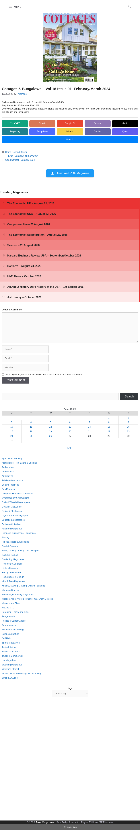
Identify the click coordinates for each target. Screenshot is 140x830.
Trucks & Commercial (12, 656)
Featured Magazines (12, 528)
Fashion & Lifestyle (11, 524)
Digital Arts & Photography (15, 515)
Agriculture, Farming (12, 458)
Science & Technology (13, 629)
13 (70, 427)
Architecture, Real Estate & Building (19, 463)
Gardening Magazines (13, 559)
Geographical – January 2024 (20, 160)
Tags (70, 688)
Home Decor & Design (16, 152)
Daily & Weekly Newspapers (16, 502)
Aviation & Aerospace (12, 480)
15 (109, 427)
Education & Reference (13, 520)
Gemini (97, 123)
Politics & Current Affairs (14, 621)
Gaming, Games (10, 555)
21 (89, 431)
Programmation (9, 625)
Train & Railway (10, 647)
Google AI (70, 123)
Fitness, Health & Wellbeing (15, 542)
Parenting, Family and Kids (15, 612)
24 (11, 436)
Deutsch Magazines (12, 506)
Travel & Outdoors (11, 651)
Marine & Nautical (11, 590)
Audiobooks (8, 471)
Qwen (125, 131)
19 (50, 431)
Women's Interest (10, 669)
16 (128, 427)
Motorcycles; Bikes (11, 603)
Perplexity (15, 131)
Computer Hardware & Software (17, 493)
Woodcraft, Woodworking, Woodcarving (21, 673)
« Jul (69, 448)
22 (109, 431)
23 (128, 431)
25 (31, 436)
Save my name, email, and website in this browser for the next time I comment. (43, 374)
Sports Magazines (11, 643)
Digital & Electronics (12, 511)
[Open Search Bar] (129, 6)
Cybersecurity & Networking (15, 498)
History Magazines (11, 568)
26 (50, 436)
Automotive (7, 476)
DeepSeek (42, 131)
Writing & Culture (10, 678)
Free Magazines (45, 822)
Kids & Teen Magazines (13, 581)
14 (89, 427)
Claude (42, 123)
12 (50, 427)
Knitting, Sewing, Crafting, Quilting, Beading (23, 585)
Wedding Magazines (12, 664)
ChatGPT (15, 123)
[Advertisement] (29, 759)
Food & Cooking (10, 546)
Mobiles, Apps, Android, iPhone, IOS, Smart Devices (27, 599)
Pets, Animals (8, 616)
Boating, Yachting (10, 485)
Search (129, 396)
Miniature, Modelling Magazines (18, 594)
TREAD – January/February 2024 (21, 156)
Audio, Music (8, 467)
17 (11, 431)
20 (70, 431)
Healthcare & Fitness (12, 564)
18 (31, 431)
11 (31, 427)
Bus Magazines (9, 489)
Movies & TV (8, 607)
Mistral (69, 131)
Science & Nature (10, 634)
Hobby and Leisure (11, 572)
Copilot (97, 131)
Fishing (5, 537)
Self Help (6, 638)
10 (11, 427)
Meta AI (70, 139)
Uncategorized (9, 660)
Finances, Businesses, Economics (19, 533)
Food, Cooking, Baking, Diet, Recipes (20, 550)
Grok (125, 123)
